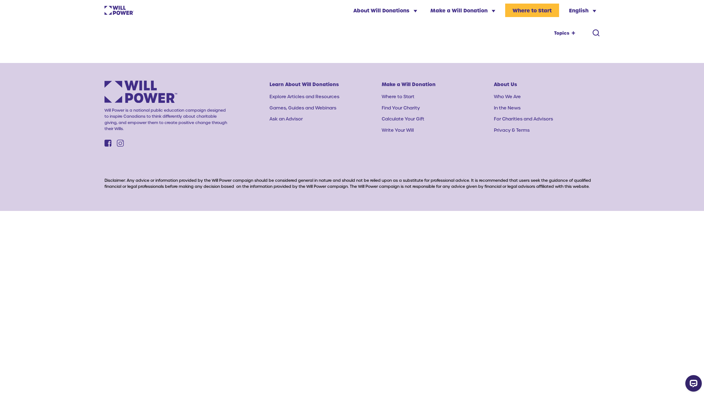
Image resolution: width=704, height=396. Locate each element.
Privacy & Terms (512, 130)
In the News (507, 107)
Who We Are (507, 96)
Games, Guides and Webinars (303, 107)
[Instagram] (120, 143)
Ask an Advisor (286, 118)
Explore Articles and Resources (304, 96)
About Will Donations (382, 10)
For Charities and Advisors (523, 118)
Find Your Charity (401, 107)
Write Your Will (398, 130)
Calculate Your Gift (403, 118)
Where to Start (532, 10)
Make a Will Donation (459, 10)
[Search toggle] (596, 32)
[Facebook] (108, 143)
